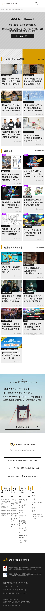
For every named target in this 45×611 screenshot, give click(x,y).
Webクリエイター (23, 501)
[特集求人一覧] (37, 242)
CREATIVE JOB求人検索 (5, 502)
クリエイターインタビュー (23, 530)
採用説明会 (5, 510)
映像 (33, 499)
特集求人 (4, 507)
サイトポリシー (24, 593)
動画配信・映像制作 (15, 509)
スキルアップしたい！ (14, 490)
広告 (33, 507)
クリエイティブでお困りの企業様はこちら (22, 468)
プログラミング (15, 504)
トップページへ (22, 36)
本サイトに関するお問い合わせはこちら (22, 460)
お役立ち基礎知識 (23, 536)
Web (34, 496)
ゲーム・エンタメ (37, 503)
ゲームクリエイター (23, 506)
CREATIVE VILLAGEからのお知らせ (38, 516)
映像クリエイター (23, 511)
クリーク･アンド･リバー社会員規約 (13, 590)
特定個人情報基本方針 (10, 593)
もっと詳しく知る (22, 426)
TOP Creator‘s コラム (23, 490)
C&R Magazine (23, 542)
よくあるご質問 (13, 476)
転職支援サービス (5, 514)
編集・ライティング (14, 514)
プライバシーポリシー (9, 586)
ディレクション (14, 525)
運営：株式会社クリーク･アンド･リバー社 (15, 583)
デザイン (14, 500)
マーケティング (14, 520)
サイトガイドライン (31, 476)
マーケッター (22, 516)
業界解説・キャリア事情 (23, 523)
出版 (33, 511)
